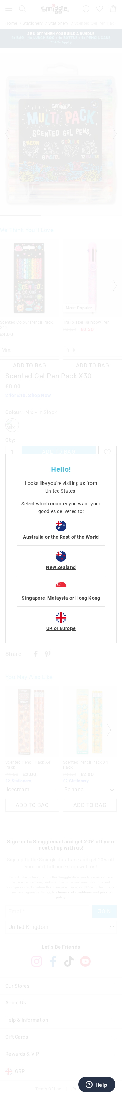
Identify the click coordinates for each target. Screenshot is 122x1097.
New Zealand (61, 567)
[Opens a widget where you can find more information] (96, 1085)
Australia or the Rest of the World (61, 537)
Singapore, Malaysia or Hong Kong (61, 598)
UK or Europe (61, 628)
